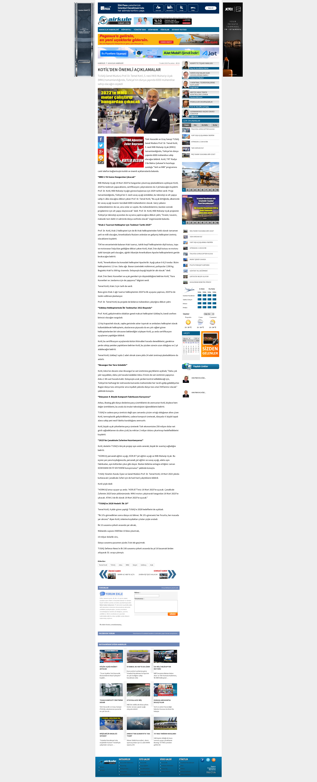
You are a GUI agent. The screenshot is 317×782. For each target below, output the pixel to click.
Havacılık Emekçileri (147, 774)
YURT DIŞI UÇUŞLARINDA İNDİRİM (201, 242)
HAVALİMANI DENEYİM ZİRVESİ (200, 282)
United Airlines (185, 771)
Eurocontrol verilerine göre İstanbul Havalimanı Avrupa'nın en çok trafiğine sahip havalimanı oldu (138, 674)
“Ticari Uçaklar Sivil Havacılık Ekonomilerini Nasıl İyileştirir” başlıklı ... (110, 675)
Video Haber (165, 771)
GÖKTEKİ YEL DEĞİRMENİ (199, 271)
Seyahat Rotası (125, 774)
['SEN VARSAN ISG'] (185, 238)
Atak (151, 565)
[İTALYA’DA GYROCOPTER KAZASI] (185, 255)
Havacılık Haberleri (126, 762)
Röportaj (123, 765)
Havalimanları (145, 768)
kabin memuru (185, 774)
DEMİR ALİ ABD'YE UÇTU (126, 574)
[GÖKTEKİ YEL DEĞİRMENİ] (185, 272)
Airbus (182, 768)
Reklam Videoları (167, 765)
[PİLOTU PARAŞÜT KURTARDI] (185, 266)
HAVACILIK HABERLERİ (109, 29)
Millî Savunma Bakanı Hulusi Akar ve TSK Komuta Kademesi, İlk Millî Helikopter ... (165, 675)
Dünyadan (123, 771)
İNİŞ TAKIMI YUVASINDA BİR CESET (202, 231)
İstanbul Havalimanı (187, 762)
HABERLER (101, 63)
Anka (120, 565)
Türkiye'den (124, 768)
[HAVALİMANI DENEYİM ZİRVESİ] (185, 283)
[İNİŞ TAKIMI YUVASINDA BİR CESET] (185, 232)
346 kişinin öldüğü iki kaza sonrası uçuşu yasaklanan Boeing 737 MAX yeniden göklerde (163, 741)
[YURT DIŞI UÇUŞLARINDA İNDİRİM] (185, 243)
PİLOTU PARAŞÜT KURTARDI (199, 265)
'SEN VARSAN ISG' (196, 236)
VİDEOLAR (164, 29)
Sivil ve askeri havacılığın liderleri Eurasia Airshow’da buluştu (164, 709)
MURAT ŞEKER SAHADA (198, 259)
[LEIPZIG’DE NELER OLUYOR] (185, 278)
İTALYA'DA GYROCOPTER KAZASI (201, 254)
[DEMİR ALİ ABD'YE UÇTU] (112, 578)
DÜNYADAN (153, 29)
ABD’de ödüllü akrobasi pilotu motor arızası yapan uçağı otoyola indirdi (137, 707)
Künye (101, 767)
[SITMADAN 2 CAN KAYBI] (185, 249)
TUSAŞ (113, 565)
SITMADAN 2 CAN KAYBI (198, 248)
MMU (127, 565)
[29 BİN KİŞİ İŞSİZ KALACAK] (163, 578)
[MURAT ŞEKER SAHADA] (185, 260)
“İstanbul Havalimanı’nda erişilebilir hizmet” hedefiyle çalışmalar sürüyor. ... (110, 742)
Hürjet (135, 565)
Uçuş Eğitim (144, 765)
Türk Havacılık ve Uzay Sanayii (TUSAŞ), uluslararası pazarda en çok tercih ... (110, 709)
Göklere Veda (145, 771)
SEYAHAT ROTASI (179, 29)
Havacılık (143, 762)
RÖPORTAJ (126, 29)
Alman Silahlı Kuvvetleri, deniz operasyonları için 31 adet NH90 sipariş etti (138, 742)
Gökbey (143, 565)
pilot (181, 765)
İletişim (102, 770)
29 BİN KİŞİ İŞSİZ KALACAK (148, 574)
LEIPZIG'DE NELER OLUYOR (199, 276)
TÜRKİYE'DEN (140, 29)
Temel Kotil (103, 565)
